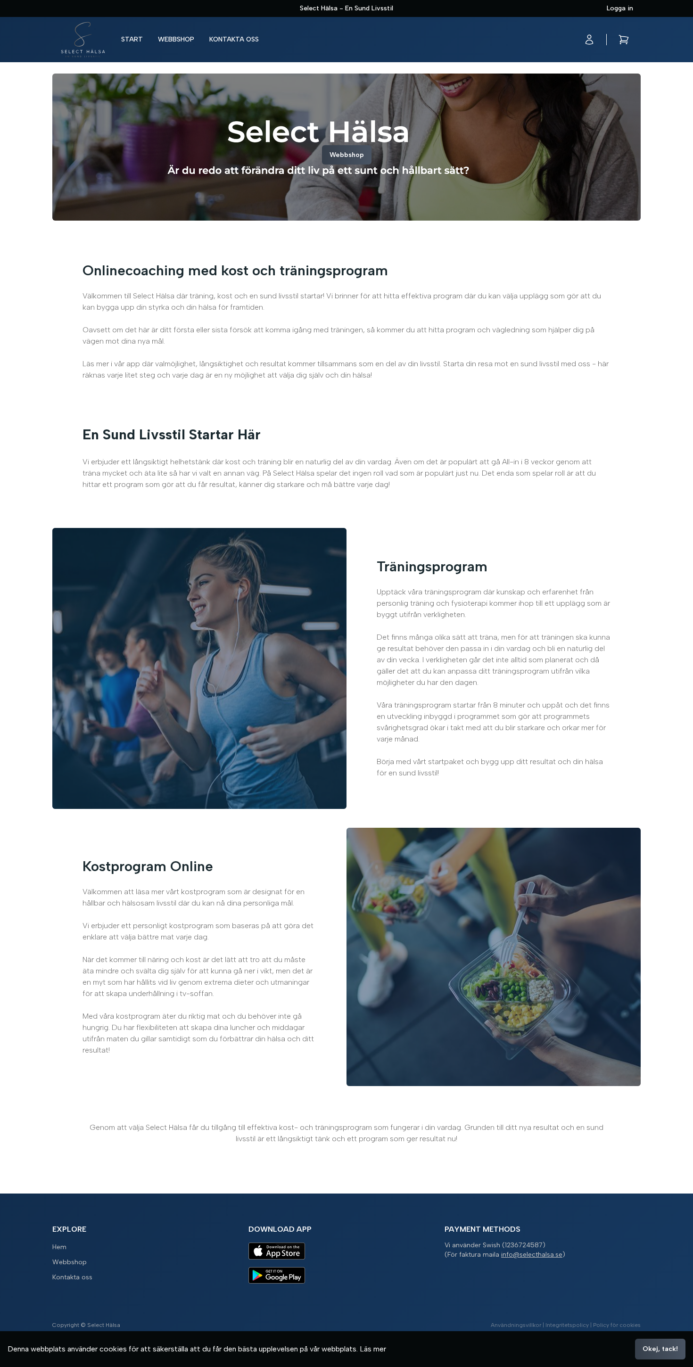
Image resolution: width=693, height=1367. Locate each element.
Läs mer (373, 1348)
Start (132, 39)
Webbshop (176, 39)
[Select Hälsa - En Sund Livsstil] (83, 39)
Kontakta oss (234, 39)
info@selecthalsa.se (531, 1255)
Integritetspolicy (567, 1325)
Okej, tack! (660, 1349)
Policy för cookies (617, 1325)
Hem (59, 1247)
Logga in (620, 8)
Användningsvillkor (516, 1325)
